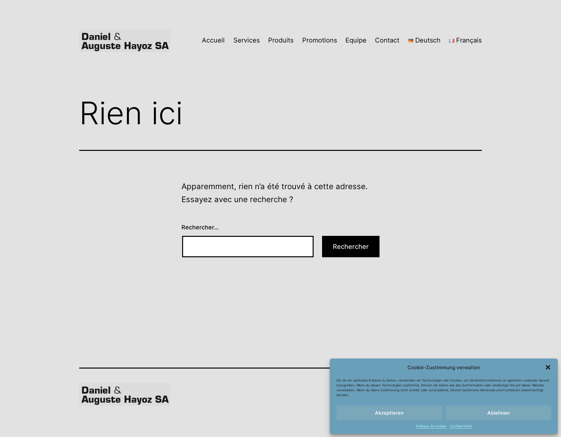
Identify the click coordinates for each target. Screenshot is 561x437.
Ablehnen (498, 413)
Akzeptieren (389, 413)
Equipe (356, 40)
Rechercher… (200, 227)
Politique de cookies (431, 426)
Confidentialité (461, 426)
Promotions (319, 40)
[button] (548, 367)
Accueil (213, 40)
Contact (387, 40)
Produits (280, 40)
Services (246, 40)
